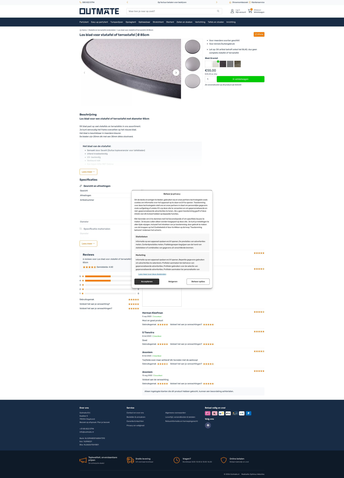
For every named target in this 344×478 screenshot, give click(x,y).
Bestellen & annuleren (136, 417)
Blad (211, 58)
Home (84, 30)
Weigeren (172, 281)
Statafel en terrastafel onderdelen (102, 30)
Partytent (84, 22)
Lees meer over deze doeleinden (152, 274)
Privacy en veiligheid (135, 425)
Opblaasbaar (144, 22)
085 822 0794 (88, 2)
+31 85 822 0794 (87, 429)
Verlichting (200, 22)
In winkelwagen (240, 79)
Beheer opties (198, 281)
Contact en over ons (135, 413)
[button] (216, 2)
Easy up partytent (99, 22)
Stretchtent (158, 22)
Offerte (260, 34)
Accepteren (147, 281)
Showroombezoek (240, 2)
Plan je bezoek (103, 422)
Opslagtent (131, 22)
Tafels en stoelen (216, 22)
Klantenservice (258, 2)
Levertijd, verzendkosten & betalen (180, 417)
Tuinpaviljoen (116, 22)
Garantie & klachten (135, 421)
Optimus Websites (257, 474)
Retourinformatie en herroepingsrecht (181, 421)
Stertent (170, 22)
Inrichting (231, 22)
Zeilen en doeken (184, 22)
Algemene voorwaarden (175, 413)
